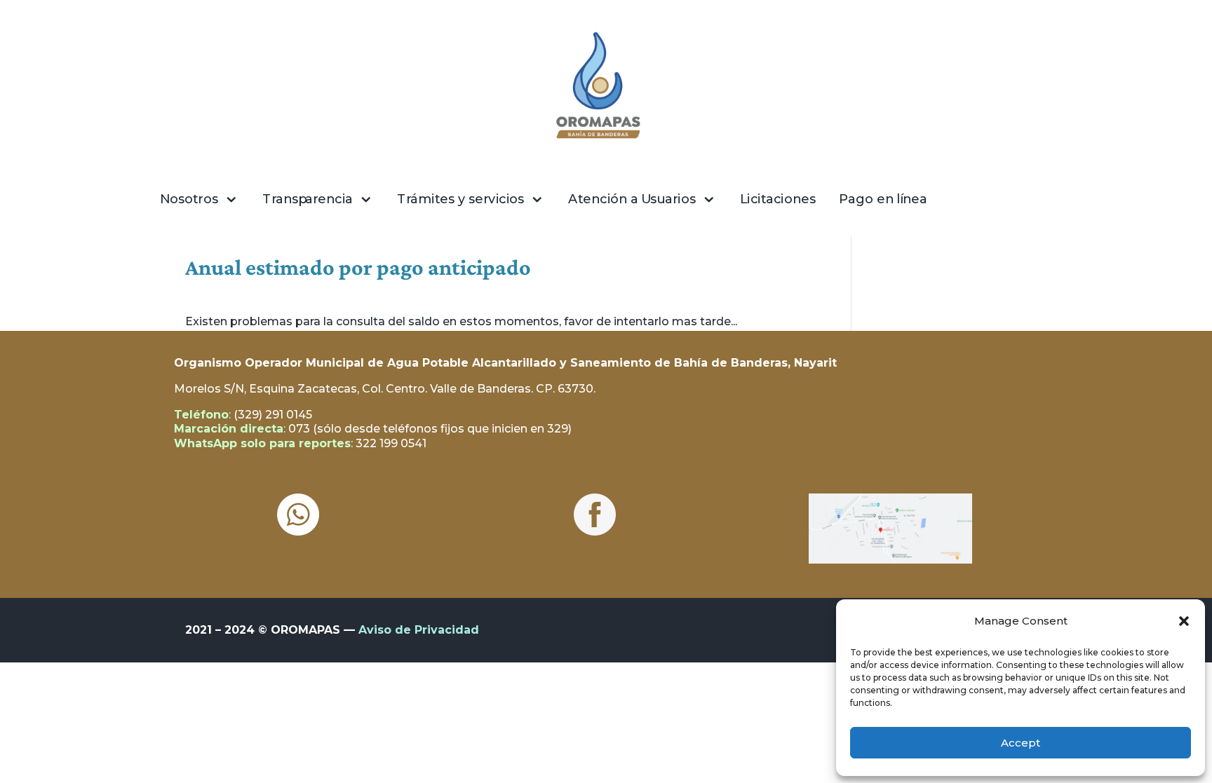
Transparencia (307, 198)
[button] (1184, 621)
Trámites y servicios (461, 198)
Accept (1020, 742)
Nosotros (189, 198)
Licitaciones (778, 198)
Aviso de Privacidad (418, 629)
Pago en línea (883, 198)
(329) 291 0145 (273, 414)
